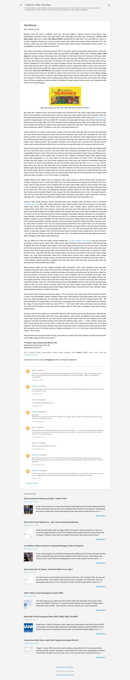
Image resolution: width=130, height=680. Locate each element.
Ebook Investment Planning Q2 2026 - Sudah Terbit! (45, 498)
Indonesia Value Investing (37, 5)
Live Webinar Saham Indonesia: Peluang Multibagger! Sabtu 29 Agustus (54, 546)
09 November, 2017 (38, 449)
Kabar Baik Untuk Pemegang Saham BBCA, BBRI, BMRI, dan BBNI (51, 616)
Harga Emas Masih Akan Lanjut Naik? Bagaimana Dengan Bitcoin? (51, 640)
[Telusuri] (109, 5)
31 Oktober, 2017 (37, 394)
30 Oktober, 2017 (37, 380)
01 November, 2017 (38, 421)
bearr (33, 427)
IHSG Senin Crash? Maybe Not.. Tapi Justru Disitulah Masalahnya (51, 522)
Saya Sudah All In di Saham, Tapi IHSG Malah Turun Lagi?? (48, 569)
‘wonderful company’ (31, 204)
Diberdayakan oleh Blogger (65, 667)
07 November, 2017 (38, 437)
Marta (34, 370)
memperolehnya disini (31, 355)
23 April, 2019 (36, 478)
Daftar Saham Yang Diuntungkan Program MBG (43, 593)
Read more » (101, 516)
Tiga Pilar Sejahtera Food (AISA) (79, 241)
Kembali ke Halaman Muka (65, 675)
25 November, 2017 (38, 465)
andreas (34, 386)
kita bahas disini (100, 117)
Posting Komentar (32, 483)
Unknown (35, 412)
